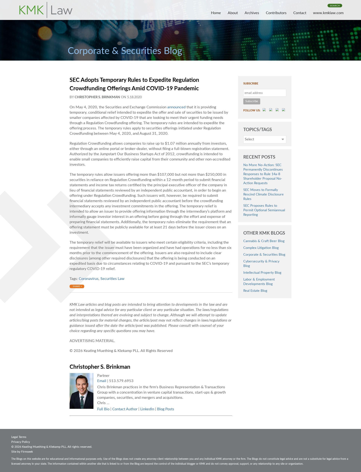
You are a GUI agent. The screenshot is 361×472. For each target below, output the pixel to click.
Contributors (276, 13)
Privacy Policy (20, 441)
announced (176, 107)
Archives (252, 13)
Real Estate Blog (255, 291)
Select (249, 139)
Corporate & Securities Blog (264, 254)
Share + (77, 286)
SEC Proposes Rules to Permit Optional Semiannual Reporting (264, 210)
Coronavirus (89, 279)
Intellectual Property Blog (262, 272)
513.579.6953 (121, 381)
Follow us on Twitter (278, 110)
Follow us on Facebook (271, 110)
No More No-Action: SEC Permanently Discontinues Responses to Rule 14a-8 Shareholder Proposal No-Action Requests (263, 174)
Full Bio (103, 409)
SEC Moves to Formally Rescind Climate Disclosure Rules (263, 194)
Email (101, 381)
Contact (299, 13)
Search (335, 6)
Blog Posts (165, 409)
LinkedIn (147, 409)
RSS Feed (265, 110)
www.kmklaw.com (328, 13)
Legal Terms (18, 437)
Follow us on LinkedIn (284, 110)
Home (216, 13)
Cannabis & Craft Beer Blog (263, 241)
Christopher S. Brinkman (97, 97)
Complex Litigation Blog (261, 248)
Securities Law (112, 279)
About (233, 13)
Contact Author (124, 409)
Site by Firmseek (22, 451)
